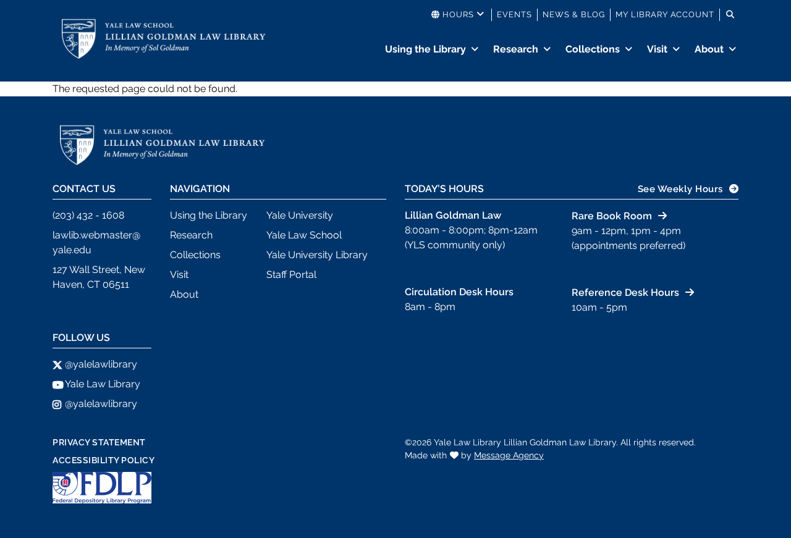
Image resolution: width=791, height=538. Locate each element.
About (709, 49)
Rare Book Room (612, 216)
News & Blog (574, 14)
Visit (657, 49)
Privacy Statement (99, 442)
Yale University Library (317, 255)
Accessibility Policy (103, 460)
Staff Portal (291, 274)
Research (515, 49)
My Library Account (664, 14)
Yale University (299, 215)
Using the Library (425, 49)
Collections (592, 49)
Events (514, 14)
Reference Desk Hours (625, 292)
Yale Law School (304, 235)
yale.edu (72, 250)
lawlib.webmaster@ (96, 235)
